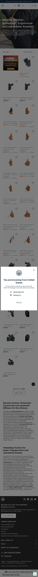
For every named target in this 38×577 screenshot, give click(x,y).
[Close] (33, 270)
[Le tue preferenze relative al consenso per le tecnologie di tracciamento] (35, 574)
